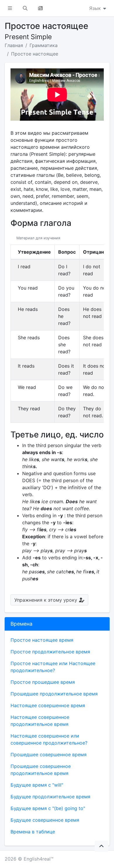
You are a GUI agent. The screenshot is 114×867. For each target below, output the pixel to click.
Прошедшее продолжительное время (54, 694)
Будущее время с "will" (37, 785)
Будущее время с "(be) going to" (48, 808)
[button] (10, 8)
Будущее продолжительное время (50, 796)
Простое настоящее (34, 54)
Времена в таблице (33, 832)
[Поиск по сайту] (25, 8)
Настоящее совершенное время (48, 705)
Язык (95, 8)
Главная (14, 45)
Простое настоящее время (42, 640)
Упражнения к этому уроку (46, 600)
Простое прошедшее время (43, 682)
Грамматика (44, 45)
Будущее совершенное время (45, 820)
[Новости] (40, 8)
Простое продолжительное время (50, 652)
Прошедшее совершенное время (49, 754)
